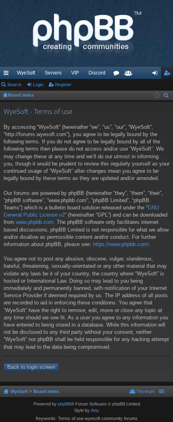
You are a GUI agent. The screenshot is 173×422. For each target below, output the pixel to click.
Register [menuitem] (168, 74)
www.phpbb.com (35, 222)
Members (130, 74)
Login (38, 84)
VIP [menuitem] (75, 73)
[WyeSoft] (86, 33)
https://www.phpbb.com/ (121, 244)
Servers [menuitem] (53, 73)
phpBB (64, 403)
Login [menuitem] (156, 74)
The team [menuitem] (145, 391)
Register (63, 84)
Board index (46, 391)
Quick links (7, 74)
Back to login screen (31, 367)
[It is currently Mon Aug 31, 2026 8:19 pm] (157, 95)
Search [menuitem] (167, 96)
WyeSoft (26, 73)
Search (14, 84)
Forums (117, 74)
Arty (95, 410)
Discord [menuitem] (97, 73)
